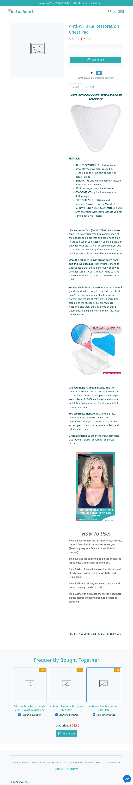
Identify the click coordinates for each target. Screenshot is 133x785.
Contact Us (72, 768)
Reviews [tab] (89, 86)
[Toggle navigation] (12, 3)
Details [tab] (75, 86)
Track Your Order (111, 762)
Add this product (31, 714)
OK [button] (34, 776)
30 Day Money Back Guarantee (78, 762)
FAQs (98, 762)
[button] (109, 11)
